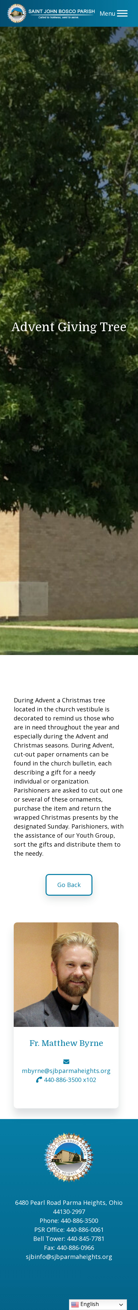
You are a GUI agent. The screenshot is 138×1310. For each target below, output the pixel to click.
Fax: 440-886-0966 (69, 1248)
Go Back (69, 885)
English (89, 1304)
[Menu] (122, 13)
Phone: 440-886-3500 (69, 1221)
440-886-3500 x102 (69, 1080)
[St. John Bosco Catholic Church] (52, 13)
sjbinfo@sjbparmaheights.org (69, 1257)
